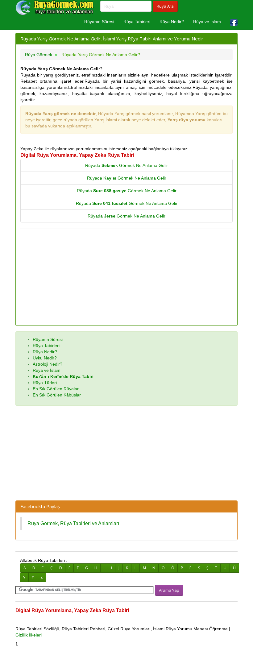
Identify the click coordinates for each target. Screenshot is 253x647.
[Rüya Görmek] (55, 7)
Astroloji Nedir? (47, 364)
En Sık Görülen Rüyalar (56, 388)
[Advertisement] (126, 277)
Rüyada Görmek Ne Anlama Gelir (126, 165)
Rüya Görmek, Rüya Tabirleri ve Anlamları (73, 523)
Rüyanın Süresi (99, 21)
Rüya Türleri (45, 382)
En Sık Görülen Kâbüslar (57, 394)
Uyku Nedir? (45, 357)
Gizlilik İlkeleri (28, 634)
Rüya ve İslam (207, 21)
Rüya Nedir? (172, 21)
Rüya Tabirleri (136, 21)
